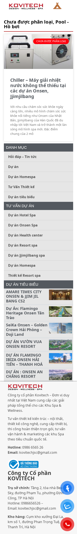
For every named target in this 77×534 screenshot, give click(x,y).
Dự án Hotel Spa (22, 215)
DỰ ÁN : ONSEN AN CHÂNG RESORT (24, 374)
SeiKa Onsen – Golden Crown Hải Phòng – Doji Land (26, 329)
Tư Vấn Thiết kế (21, 186)
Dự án (13, 166)
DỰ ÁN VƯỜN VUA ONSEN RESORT (24, 344)
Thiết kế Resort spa (24, 275)
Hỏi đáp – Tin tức (22, 156)
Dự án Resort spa (22, 245)
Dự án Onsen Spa (23, 225)
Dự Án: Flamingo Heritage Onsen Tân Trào (25, 313)
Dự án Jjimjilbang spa (26, 255)
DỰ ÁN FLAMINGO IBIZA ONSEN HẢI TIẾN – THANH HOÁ (24, 360)
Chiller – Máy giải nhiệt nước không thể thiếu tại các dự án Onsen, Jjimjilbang (38, 88)
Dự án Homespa (22, 176)
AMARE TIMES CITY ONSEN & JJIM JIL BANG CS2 (23, 296)
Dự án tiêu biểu (21, 197)
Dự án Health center (25, 235)
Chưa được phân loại (28, 21)
